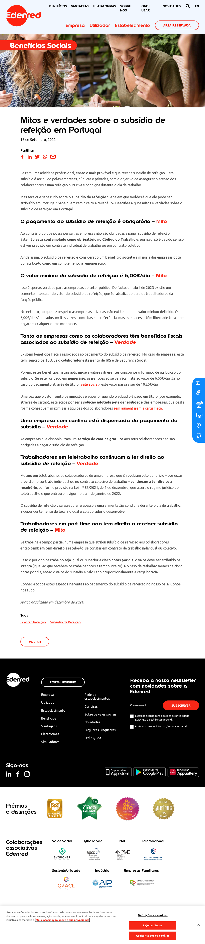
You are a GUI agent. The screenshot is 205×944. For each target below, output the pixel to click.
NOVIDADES (172, 6)
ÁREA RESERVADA (177, 25)
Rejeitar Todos (153, 925)
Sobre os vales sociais (100, 714)
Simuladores (50, 742)
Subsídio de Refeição (65, 622)
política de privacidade (176, 715)
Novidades (92, 722)
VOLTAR (35, 642)
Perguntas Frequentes (100, 730)
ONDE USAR (145, 8)
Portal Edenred (63, 682)
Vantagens (49, 726)
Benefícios (48, 718)
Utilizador (100, 25)
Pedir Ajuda (92, 738)
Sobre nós (125, 8)
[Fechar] (198, 925)
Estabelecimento (132, 25)
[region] (102, 925)
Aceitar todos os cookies (152, 935)
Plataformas (104, 6)
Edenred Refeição (33, 622)
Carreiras (91, 706)
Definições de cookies (153, 915)
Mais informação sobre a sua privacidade (62, 920)
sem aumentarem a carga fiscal (138, 408)
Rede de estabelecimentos (97, 696)
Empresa (75, 25)
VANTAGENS (80, 6)
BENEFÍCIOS (58, 6)
